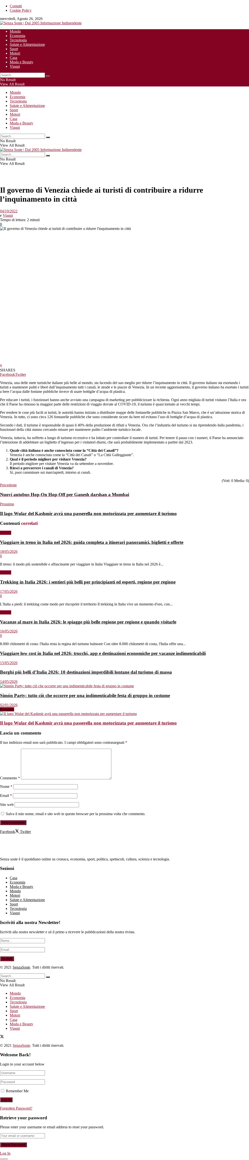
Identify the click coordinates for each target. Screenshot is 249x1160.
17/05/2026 (9, 591)
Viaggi (15, 66)
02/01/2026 (9, 705)
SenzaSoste (21, 967)
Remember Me (17, 1091)
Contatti (16, 6)
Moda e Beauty (21, 62)
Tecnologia (18, 40)
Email (6, 795)
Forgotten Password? (16, 1108)
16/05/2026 (9, 631)
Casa (13, 58)
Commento (10, 778)
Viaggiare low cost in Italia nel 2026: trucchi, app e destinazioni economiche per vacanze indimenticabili (103, 653)
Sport (14, 49)
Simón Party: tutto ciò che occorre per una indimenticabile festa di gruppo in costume (85, 695)
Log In (5, 1153)
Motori (15, 53)
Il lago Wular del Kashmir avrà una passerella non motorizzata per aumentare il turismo (88, 723)
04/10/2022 (9, 211)
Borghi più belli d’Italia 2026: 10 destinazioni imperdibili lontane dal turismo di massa (86, 672)
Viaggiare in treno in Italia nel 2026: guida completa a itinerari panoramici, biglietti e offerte (91, 542)
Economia (17, 36)
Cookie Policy (21, 10)
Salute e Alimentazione (27, 44)
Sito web (7, 804)
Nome (6, 786)
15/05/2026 (9, 663)
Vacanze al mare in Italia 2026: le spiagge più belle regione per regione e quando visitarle (88, 621)
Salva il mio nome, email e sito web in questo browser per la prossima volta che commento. (75, 814)
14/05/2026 (9, 681)
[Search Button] (48, 76)
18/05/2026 (9, 551)
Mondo (15, 31)
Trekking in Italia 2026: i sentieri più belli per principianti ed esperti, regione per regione (88, 582)
